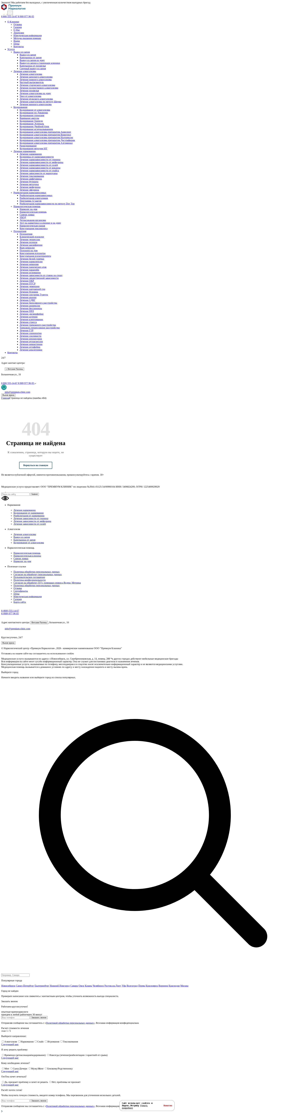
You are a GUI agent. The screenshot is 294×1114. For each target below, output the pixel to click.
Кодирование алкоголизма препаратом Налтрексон (46, 137)
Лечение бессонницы (31, 308)
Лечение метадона (29, 184)
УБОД (23, 217)
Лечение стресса (28, 322)
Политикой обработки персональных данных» (70, 1023)
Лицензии (18, 32)
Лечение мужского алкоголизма (36, 99)
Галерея (17, 27)
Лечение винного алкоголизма (36, 104)
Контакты (18, 46)
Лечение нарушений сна (32, 289)
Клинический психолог (32, 236)
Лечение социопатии (31, 333)
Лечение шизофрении (31, 245)
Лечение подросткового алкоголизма (39, 88)
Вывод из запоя (21, 52)
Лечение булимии (29, 292)
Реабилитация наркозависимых (29, 192)
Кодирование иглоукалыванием (36, 129)
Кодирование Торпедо (31, 121)
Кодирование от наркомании (28, 513)
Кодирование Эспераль (32, 123)
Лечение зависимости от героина (30, 518)
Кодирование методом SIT (33, 148)
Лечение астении (29, 316)
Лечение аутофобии (30, 347)
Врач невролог (27, 247)
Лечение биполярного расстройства (38, 303)
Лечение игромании (30, 272)
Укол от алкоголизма (30, 96)
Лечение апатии (28, 297)
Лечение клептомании (31, 319)
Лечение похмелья (29, 90)
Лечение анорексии (30, 305)
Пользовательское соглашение (29, 577)
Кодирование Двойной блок (34, 126)
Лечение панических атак (33, 267)
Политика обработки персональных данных (36, 571)
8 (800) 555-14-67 (10, 610)
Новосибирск (8, 985)
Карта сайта (19, 602)
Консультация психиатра (32, 253)
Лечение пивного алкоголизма (36, 79)
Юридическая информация (27, 35)
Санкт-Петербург (25, 985)
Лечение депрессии (30, 239)
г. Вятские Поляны (14, 369)
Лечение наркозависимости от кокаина (40, 167)
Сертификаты (20, 591)
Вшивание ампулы (29, 118)
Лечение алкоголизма (24, 71)
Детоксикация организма (33, 220)
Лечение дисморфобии (31, 314)
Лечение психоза (28, 242)
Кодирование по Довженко (34, 112)
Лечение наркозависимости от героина (40, 159)
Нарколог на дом (28, 209)
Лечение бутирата (29, 181)
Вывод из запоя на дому (32, 60)
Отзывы (17, 24)
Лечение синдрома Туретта (34, 294)
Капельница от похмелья (33, 65)
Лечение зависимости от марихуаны (39, 173)
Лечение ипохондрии (31, 338)
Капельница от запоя (30, 57)
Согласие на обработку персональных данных (37, 574)
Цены (16, 43)
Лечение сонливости (30, 336)
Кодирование (20, 107)
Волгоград (132, 985)
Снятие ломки (27, 214)
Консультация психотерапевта (35, 256)
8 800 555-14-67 (9, 16)
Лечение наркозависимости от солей (39, 165)
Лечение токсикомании (32, 176)
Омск (81, 985)
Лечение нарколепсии (31, 261)
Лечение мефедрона (30, 187)
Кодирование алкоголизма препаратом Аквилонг (45, 132)
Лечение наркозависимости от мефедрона (41, 162)
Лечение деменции (30, 286)
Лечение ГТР (26, 330)
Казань (88, 985)
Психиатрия (19, 231)
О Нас (16, 30)
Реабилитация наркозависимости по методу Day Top (47, 203)
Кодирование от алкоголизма (35, 110)
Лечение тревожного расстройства (38, 325)
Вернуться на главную (35, 465)
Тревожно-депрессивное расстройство (40, 327)
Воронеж (163, 985)
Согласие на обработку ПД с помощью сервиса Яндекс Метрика (47, 582)
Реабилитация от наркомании (28, 515)
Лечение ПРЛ (27, 311)
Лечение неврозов (29, 264)
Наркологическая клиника (27, 555)
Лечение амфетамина (31, 179)
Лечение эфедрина (29, 190)
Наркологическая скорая (32, 225)
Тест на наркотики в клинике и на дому (40, 223)
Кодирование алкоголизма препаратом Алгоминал (46, 143)
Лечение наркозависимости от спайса (39, 170)
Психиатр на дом (29, 250)
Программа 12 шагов (30, 201)
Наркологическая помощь (26, 206)
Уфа (124, 985)
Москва (184, 985)
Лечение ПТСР (28, 283)
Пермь (141, 985)
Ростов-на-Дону (112, 985)
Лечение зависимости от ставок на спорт (41, 275)
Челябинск (98, 985)
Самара (74, 985)
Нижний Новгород (60, 985)
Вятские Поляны (39, 622)
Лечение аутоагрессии (31, 341)
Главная (5, 398)
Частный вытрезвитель (32, 82)
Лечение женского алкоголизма (36, 77)
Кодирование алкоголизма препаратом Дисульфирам (47, 140)
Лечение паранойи (29, 270)
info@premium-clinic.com (17, 628)
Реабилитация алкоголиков (34, 198)
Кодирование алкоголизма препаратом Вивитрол (45, 134)
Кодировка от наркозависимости (37, 156)
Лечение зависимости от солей (29, 524)
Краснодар (174, 985)
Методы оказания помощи (27, 38)
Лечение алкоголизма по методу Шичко (40, 101)
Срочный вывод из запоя (33, 68)
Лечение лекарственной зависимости (39, 278)
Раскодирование (28, 145)
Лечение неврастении (31, 344)
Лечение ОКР (27, 281)
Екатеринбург (42, 985)
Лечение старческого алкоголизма (37, 85)
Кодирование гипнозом (32, 115)
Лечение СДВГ (27, 300)
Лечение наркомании (24, 151)
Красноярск (152, 985)
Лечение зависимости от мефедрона (32, 521)
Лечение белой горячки (32, 258)
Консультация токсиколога (33, 228)
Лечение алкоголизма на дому (35, 93)
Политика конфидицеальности (29, 580)
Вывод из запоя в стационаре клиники (40, 63)
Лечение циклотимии (31, 349)
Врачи (16, 41)
